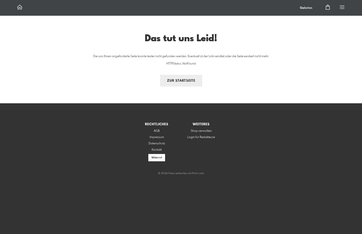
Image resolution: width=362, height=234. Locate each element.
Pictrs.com (198, 173)
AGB (157, 130)
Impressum (157, 137)
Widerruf (156, 157)
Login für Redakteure (201, 137)
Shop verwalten (201, 130)
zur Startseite (181, 81)
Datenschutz (157, 143)
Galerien (306, 7)
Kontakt (157, 149)
